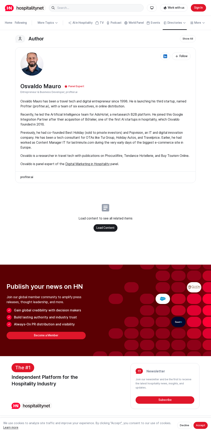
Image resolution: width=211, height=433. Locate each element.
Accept (200, 425)
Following (21, 22)
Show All (188, 38)
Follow (183, 56)
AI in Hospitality (83, 22)
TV (102, 22)
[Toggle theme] (152, 8)
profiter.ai (71, 92)
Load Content (105, 227)
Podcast (116, 22)
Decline (184, 425)
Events (155, 22)
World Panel (136, 22)
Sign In (198, 7)
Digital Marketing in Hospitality (87, 164)
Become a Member (46, 335)
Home (8, 22)
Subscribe (165, 399)
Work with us (176, 7)
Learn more (10, 427)
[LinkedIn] (165, 56)
